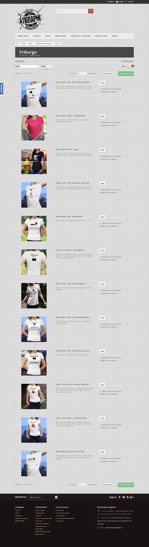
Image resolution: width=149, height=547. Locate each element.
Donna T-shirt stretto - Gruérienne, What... (72, 418)
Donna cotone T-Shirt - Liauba (67, 149)
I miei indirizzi (60, 515)
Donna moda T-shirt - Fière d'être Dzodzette (72, 82)
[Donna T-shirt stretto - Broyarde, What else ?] (34, 396)
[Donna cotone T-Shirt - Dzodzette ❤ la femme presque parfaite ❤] (34, 128)
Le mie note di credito (63, 513)
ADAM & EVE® (101, 36)
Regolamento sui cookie (43, 531)
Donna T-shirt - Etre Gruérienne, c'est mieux (72, 183)
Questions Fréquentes (42, 523)
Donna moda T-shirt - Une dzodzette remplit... (73, 317)
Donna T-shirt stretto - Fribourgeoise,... (70, 250)
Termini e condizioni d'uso (43, 518)
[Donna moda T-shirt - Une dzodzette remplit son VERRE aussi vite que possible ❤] (34, 329)
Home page (22, 36)
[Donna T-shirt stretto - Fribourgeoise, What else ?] (34, 262)
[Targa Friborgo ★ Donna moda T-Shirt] (34, 463)
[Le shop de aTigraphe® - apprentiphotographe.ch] (34, 18)
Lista (132, 67)
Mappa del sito (40, 534)
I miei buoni (59, 521)
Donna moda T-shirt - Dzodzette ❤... (69, 217)
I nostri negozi (40, 513)
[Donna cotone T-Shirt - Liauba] (34, 161)
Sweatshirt (61, 36)
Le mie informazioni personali (65, 518)
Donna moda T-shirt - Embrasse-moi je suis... (73, 351)
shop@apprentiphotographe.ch (114, 527)
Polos (48, 36)
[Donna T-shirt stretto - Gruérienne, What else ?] (34, 430)
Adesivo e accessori (81, 36)
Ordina (17, 66)
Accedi (131, 1)
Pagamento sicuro (41, 526)
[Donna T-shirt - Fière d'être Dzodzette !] (34, 295)
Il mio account (62, 507)
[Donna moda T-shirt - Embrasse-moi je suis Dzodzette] (34, 363)
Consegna (38, 515)
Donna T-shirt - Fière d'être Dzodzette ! (70, 284)
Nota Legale (39, 529)
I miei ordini (59, 510)
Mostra (43, 66)
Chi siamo (38, 521)
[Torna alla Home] (17, 43)
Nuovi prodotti (39, 510)
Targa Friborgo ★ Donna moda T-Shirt (70, 452)
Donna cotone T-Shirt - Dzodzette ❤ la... (71, 116)
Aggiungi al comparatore (109, 92)
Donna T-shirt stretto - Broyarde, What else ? (73, 384)
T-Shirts (36, 36)
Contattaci (110, 1)
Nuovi (115, 36)
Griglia (128, 67)
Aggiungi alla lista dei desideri (111, 89)
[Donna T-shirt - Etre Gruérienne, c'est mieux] (34, 195)
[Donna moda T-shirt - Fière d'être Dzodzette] (34, 94)
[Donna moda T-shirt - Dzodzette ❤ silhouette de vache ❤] (34, 228)
